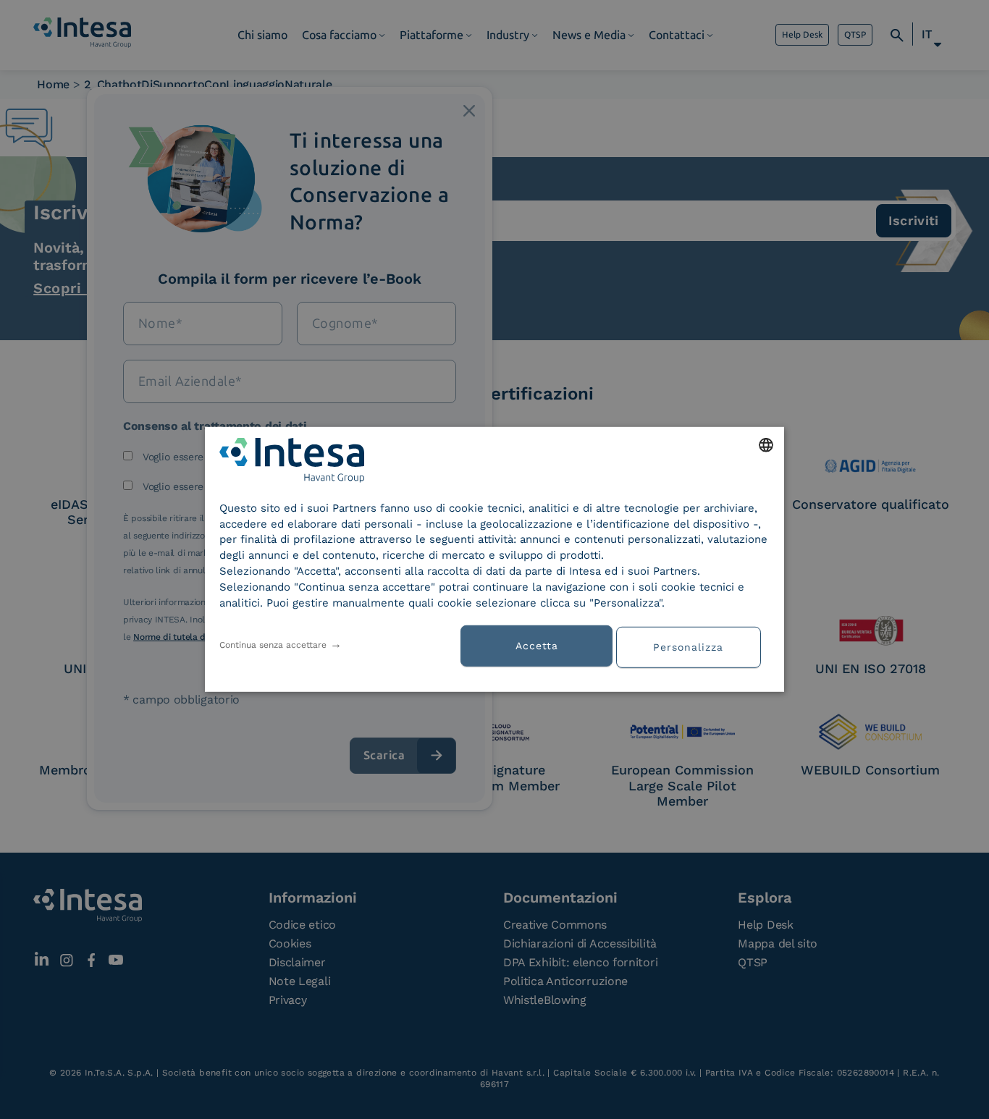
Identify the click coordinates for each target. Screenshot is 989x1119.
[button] (694, 646)
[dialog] (494, 559)
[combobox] (766, 445)
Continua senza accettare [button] (273, 645)
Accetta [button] (536, 645)
